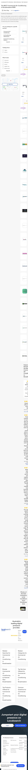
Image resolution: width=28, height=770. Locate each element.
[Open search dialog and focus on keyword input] (2, 6)
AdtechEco (14, 415)
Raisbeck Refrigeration (14, 451)
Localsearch (3, 10)
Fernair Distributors (14, 437)
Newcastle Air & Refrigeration (14, 398)
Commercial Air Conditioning (16, 10)
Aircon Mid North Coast (14, 376)
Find (8, 10)
